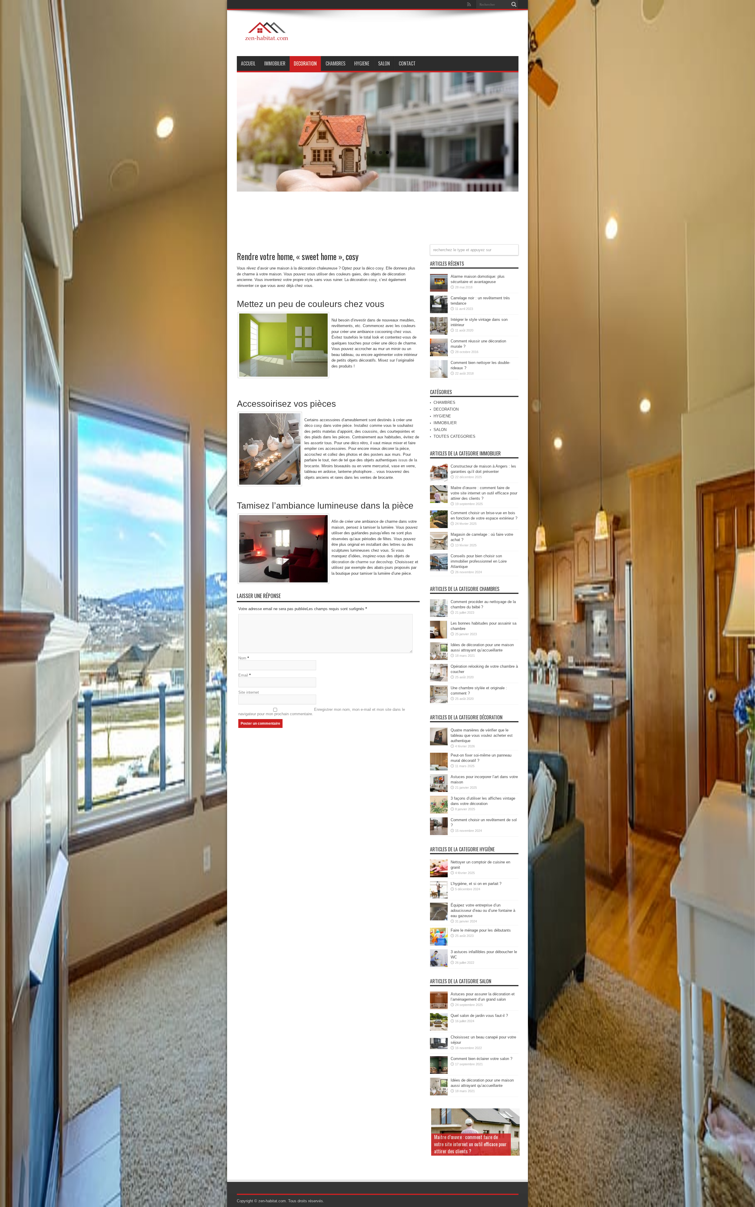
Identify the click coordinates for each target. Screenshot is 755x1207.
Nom (242, 658)
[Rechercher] (514, 4)
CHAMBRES (335, 63)
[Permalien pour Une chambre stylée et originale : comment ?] (439, 702)
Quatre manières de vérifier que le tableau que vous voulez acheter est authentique (482, 735)
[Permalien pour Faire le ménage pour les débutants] (439, 944)
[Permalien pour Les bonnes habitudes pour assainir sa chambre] (439, 637)
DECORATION (305, 63)
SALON (384, 63)
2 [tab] (380, 152)
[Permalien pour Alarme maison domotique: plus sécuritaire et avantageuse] (439, 290)
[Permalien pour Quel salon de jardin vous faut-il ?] (439, 1029)
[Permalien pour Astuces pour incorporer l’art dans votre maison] (439, 790)
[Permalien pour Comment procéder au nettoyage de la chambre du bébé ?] (439, 615)
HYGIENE (361, 63)
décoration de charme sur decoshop (362, 562)
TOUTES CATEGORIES (454, 436)
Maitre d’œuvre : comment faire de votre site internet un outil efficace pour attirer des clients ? (484, 493)
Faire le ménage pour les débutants (481, 930)
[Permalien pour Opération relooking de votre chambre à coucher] (439, 680)
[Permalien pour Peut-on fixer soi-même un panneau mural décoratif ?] (439, 769)
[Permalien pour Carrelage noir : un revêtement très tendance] (439, 312)
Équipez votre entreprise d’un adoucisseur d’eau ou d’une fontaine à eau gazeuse (483, 910)
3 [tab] (387, 152)
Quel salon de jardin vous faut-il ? (479, 1015)
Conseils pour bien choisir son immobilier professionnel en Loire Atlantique (479, 561)
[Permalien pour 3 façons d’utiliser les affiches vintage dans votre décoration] (439, 812)
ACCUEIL (248, 63)
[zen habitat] (267, 41)
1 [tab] (373, 152)
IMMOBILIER (274, 63)
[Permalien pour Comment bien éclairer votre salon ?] (439, 1072)
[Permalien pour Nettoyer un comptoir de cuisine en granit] (439, 876)
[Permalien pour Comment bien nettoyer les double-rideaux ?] (439, 376)
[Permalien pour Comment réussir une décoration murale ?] (439, 355)
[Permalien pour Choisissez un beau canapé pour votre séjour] (439, 1051)
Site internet (248, 692)
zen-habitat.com (272, 1201)
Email (243, 675)
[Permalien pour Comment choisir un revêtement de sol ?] (439, 834)
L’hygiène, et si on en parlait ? (476, 883)
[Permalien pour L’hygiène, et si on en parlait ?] (439, 897)
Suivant (509, 72)
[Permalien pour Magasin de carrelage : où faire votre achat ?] (439, 548)
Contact (407, 63)
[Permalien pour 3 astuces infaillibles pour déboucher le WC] (439, 965)
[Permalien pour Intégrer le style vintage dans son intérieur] (439, 333)
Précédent (524, 72)
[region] (377, 147)
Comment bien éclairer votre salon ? (481, 1058)
